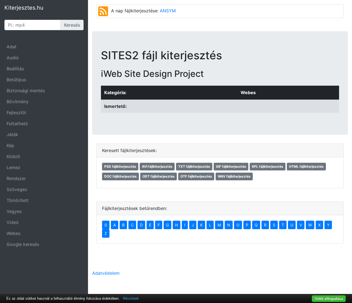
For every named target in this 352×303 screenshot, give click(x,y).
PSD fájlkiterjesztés (120, 166)
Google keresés (23, 244)
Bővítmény (18, 101)
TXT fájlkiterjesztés (194, 166)
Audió (13, 57)
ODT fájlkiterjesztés (158, 176)
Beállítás (15, 68)
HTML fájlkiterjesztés (306, 166)
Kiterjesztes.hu (23, 7)
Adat (11, 46)
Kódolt (13, 156)
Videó (13, 222)
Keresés (72, 25)
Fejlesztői (16, 112)
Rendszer (16, 178)
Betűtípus (16, 79)
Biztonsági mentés (26, 90)
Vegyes (14, 211)
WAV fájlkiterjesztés (234, 176)
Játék (12, 134)
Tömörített (18, 200)
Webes (13, 233)
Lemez (13, 167)
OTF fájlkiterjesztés (196, 176)
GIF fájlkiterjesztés (231, 166)
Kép (10, 145)
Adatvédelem (106, 273)
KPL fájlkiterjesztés (267, 166)
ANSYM (168, 10)
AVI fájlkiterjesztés (157, 166)
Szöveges (17, 189)
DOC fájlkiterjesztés (120, 176)
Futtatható (17, 123)
